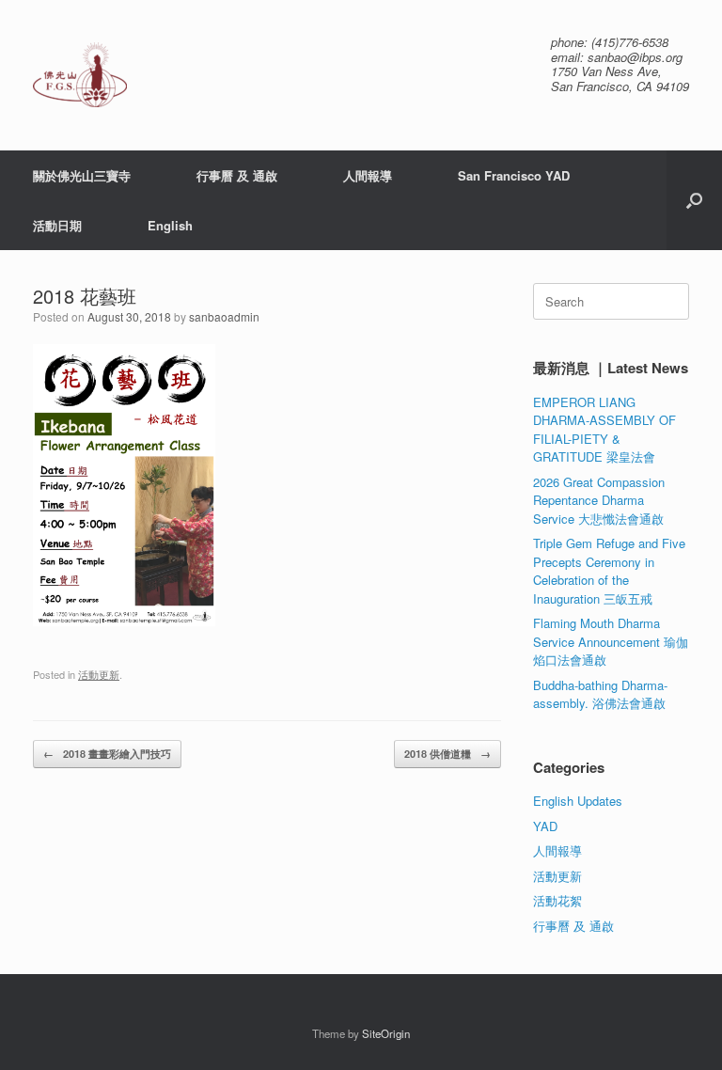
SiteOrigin (386, 1033)
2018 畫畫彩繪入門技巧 (107, 754)
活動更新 (98, 674)
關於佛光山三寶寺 (82, 175)
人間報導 (367, 175)
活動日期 (57, 225)
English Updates (577, 801)
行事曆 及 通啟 (236, 175)
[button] (694, 200)
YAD (545, 826)
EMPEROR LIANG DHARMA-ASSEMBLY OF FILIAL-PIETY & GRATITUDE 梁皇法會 (604, 429)
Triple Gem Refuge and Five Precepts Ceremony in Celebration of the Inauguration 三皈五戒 (609, 570)
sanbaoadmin (224, 316)
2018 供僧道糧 (447, 754)
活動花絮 (557, 900)
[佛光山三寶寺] (80, 74)
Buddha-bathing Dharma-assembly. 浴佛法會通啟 (600, 694)
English (170, 225)
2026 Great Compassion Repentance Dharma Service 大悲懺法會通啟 (599, 500)
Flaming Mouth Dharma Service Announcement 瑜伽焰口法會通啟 (610, 641)
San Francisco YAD (514, 175)
